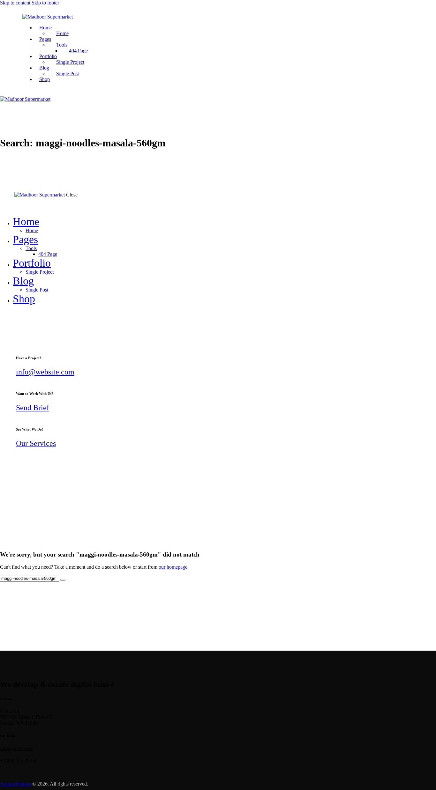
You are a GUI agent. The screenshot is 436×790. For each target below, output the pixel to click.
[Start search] (62, 580)
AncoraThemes (15, 783)
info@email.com (17, 748)
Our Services (36, 443)
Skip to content (15, 2)
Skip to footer (45, 2)
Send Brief (32, 407)
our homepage (173, 567)
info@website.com (45, 372)
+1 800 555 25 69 (18, 760)
